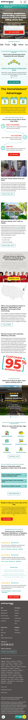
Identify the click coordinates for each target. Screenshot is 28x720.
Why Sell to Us (4, 613)
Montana (15, 670)
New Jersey (17, 672)
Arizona (8, 661)
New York (10, 673)
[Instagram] (5, 645)
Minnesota (17, 668)
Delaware (15, 663)
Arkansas (13, 661)
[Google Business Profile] (12, 645)
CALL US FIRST (7, 519)
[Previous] (2, 64)
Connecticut (9, 663)
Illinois (11, 664)
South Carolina (19, 677)
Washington (3, 681)
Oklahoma (14, 675)
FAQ (2, 630)
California (19, 661)
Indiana (16, 664)
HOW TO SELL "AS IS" (8, 245)
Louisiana (13, 666)
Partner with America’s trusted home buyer (14, 69)
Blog (2, 635)
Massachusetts (4, 668)
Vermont (16, 679)
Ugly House (17, 620)
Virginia (21, 679)
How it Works (4, 610)
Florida (20, 663)
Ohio (10, 675)
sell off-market (17, 227)
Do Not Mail (17, 632)
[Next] (25, 64)
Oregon (20, 675)
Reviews (16, 615)
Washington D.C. (11, 681)
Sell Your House (4, 615)
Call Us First (7, 324)
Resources (3, 632)
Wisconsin (3, 683)
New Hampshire (9, 672)
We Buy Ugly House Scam (6, 637)
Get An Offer (14, 154)
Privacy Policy (4, 692)
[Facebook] (2, 645)
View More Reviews (14, 406)
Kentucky (8, 666)
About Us (17, 610)
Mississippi (3, 670)
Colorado (3, 663)
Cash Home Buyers (5, 618)
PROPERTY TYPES (14, 278)
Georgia (3, 664)
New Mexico (4, 673)
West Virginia (20, 681)
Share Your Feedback (9, 651)
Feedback (17, 630)
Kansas (2, 666)
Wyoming (9, 683)
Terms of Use (4, 686)
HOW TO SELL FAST (7, 194)
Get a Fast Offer (14, 32)
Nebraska (20, 670)
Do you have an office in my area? (11, 486)
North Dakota (4, 675)
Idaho (7, 664)
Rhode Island (11, 677)
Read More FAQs (14, 493)
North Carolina (17, 673)
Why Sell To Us (14, 456)
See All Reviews (14, 597)
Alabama (3, 661)
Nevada (2, 672)
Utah (12, 679)
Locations (17, 613)
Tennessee (3, 679)
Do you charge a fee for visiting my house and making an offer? (11, 475)
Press (16, 623)
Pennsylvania (4, 677)
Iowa (20, 664)
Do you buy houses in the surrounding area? (12, 481)
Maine (18, 666)
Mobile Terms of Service (6, 689)
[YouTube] (7, 645)
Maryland (23, 666)
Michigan (11, 668)
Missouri (9, 670)
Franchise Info (18, 618)
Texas (8, 679)
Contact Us (3, 620)
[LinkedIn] (10, 645)
